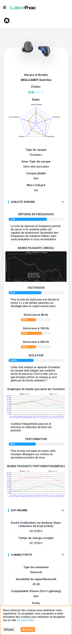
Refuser (9, 629)
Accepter (27, 629)
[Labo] (23, 6)
